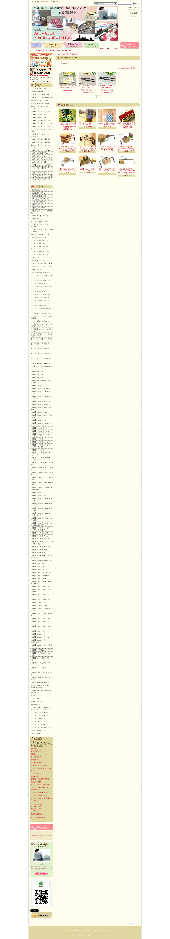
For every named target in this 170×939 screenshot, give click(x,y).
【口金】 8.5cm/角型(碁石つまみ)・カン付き (42, 381)
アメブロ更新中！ (36, 814)
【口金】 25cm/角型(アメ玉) (39, 553)
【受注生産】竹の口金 (38, 193)
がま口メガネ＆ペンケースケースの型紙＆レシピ (41, 325)
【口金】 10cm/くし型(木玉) (39, 578)
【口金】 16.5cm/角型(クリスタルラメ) (42, 468)
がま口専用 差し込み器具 (39, 712)
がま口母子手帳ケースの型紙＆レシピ (41, 301)
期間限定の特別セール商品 (39, 100)
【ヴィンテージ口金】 (38, 269)
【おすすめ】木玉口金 (38, 114)
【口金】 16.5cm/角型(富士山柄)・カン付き (41, 459)
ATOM (45, 915)
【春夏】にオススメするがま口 (40, 165)
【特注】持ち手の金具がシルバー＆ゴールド (41, 135)
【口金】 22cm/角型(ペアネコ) (40, 539)
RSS (40, 915)
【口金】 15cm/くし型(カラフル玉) (41, 618)
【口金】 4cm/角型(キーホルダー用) (42, 650)
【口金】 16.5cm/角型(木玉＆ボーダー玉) (42, 464)
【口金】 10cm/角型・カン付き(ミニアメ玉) (41, 392)
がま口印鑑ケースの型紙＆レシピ (41, 313)
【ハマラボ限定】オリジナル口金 (41, 266)
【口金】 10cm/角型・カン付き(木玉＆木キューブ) (41, 397)
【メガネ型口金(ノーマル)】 (40, 240)
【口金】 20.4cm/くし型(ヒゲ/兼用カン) (41, 646)
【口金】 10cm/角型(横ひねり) (40, 388)
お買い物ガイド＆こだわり (39, 765)
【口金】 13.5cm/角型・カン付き (41, 431)
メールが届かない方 (53, 50)
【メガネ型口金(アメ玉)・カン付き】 (41, 247)
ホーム (36, 45)
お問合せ (91, 45)
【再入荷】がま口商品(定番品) (40, 94)
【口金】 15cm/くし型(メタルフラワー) (41, 622)
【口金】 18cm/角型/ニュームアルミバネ (41, 678)
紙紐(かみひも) (35, 704)
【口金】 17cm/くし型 (37, 631)
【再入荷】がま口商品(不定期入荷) (42, 97)
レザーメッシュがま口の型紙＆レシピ (41, 367)
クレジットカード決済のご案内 (40, 785)
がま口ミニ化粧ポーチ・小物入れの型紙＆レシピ (41, 335)
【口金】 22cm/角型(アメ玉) (39, 536)
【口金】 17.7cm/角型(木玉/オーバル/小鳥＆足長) (41, 488)
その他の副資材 (36, 733)
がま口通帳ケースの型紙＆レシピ (41, 297)
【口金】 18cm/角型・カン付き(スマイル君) (41, 509)
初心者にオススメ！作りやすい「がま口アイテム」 (40, 107)
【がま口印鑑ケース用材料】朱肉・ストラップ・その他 (40, 708)
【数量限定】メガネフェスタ (40, 190)
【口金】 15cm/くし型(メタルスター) (41, 627)
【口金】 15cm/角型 (37, 439)
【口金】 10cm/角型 (37, 385)
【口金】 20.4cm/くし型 (38, 634)
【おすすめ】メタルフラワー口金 (41, 123)
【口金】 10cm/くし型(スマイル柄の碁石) (41, 590)
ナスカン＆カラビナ (37, 698)
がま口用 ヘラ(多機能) (38, 724)
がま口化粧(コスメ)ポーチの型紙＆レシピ (42, 330)
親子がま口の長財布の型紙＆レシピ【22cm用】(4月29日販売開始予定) (126, 124)
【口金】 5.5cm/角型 (37, 371)
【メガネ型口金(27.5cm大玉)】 (40, 254)
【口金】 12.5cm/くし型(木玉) (40, 605)
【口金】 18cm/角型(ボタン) (39, 495)
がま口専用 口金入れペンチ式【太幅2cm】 (87, 86)
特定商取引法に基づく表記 (81, 930)
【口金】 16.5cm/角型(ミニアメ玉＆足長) (42, 478)
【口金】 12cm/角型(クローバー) (41, 420)
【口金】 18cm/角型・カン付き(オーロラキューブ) (41, 514)
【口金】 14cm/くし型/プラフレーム (41, 669)
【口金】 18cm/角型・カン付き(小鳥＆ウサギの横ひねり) (41, 529)
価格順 (128, 68)
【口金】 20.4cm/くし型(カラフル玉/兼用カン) (41, 641)
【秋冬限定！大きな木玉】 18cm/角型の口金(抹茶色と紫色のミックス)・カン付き (126, 148)
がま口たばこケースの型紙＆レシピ (41, 345)
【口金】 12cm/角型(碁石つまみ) (41, 401)
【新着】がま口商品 (37, 91)
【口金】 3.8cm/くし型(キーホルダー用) (41, 654)
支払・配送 (67, 930)
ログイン (135, 16)
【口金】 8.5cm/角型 (37, 377)
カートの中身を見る (41, 827)
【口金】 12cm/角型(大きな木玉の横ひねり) (41, 416)
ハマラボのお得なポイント (39, 804)
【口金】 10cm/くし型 (37, 569)
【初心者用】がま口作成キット (40, 272)
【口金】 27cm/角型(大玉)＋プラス (41, 561)
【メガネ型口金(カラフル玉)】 (40, 251)
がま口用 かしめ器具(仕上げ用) (41, 715)
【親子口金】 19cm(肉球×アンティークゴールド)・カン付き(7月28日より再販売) (87, 148)
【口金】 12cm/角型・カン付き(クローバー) (41, 424)
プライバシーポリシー (98, 930)
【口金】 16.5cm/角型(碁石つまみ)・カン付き (40, 454)
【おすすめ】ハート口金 (38, 117)
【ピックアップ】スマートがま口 (41, 176)
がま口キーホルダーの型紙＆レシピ (41, 355)
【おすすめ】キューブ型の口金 (40, 142)
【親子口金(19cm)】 (37, 205)
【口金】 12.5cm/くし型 (38, 602)
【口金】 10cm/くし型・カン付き (41, 572)
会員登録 (135, 13)
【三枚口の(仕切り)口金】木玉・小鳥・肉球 (42, 226)
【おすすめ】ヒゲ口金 (38, 156)
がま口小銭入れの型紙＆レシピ (40, 321)
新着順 (133, 68)
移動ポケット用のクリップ (39, 730)
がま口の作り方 (36, 773)
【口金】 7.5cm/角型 (37, 374)
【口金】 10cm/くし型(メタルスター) (41, 595)
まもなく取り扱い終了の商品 (40, 103)
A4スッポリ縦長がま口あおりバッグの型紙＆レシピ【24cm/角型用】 (107, 124)
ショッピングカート (130, 45)
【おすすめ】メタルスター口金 (40, 120)
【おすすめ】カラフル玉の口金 (40, 139)
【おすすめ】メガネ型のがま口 (40, 150)
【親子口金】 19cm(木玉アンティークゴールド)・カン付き (67, 170)
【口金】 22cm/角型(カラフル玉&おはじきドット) (42, 543)
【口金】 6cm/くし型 (37, 564)
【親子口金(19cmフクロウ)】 (40, 208)
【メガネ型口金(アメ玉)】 (39, 243)
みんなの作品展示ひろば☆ (39, 75)
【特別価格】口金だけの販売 (40, 682)
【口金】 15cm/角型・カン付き (40, 442)
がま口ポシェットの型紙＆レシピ (41, 280)
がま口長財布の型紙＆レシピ (40, 305)
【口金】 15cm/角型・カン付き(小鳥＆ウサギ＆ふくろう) (41, 446)
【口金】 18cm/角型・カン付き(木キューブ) (41, 504)
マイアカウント (133, 9)
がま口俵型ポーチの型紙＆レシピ (41, 294)
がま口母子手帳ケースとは (39, 795)
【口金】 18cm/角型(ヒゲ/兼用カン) (42, 533)
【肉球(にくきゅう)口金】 (39, 238)
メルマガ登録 (67, 50)
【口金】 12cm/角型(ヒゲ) (39, 412)
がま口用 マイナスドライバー (40, 721)
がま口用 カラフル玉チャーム (40, 727)
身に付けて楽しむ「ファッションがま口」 (41, 146)
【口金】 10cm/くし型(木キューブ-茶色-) (87, 170)
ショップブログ (73, 45)
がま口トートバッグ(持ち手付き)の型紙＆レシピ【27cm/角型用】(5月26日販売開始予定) (67, 125)
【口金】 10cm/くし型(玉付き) (40, 575)
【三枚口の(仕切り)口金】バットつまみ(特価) (42, 230)
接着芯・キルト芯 (36, 701)
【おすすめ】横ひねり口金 (39, 153)
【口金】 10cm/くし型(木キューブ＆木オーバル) (41, 582)
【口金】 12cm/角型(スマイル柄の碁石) (41, 408)
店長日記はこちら (42, 873)
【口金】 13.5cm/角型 (37, 428)
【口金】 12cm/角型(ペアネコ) (40, 404)
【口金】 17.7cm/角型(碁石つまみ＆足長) (42, 483)
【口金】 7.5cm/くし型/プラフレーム (41, 664)
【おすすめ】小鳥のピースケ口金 (41, 159)
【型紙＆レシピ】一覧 (38, 173)
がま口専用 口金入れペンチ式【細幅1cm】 (107, 86)
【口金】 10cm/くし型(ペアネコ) (41, 586)
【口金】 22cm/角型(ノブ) (39, 550)
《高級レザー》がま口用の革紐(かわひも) (41, 691)
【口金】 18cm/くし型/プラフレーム (41, 673)
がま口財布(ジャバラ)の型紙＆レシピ (42, 309)
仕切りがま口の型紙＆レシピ (40, 235)
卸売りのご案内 (36, 782)
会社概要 (34, 748)
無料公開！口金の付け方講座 (40, 779)
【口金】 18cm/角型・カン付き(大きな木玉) (41, 519)
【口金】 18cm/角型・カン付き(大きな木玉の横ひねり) (41, 524)
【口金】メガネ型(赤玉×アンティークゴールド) (107, 147)
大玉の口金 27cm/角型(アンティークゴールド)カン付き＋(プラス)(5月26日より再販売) (126, 171)
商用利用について (36, 808)
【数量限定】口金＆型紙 (38, 196)
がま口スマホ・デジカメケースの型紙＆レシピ (41, 317)
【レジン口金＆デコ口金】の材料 (41, 263)
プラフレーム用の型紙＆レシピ (40, 363)
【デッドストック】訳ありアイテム (41, 169)
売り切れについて (36, 806)
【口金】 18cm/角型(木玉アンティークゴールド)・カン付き (107, 170)
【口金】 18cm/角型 (37, 492)
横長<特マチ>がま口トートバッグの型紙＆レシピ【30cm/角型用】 (87, 124)
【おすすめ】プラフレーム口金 (40, 111)
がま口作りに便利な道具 (38, 88)
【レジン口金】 (36, 257)
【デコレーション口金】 (38, 260)
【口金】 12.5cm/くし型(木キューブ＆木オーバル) (42, 609)
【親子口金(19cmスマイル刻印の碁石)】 (42, 212)
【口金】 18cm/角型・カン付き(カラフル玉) (41, 499)
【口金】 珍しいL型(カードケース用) (41, 659)
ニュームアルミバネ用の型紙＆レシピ (41, 359)
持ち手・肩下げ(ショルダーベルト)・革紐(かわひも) (41, 686)
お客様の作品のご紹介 (38, 817)
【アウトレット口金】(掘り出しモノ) (41, 276)
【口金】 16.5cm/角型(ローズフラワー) (42, 473)
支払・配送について (52, 45)
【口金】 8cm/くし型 (37, 566)
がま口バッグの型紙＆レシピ (40, 291)
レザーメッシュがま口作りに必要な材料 (41, 130)
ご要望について (36, 810)
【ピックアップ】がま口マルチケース (41, 180)
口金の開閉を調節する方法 (39, 792)
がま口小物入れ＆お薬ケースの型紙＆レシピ (41, 340)
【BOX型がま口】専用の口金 (40, 199)
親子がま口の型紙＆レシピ (39, 222)
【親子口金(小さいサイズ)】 (40, 216)
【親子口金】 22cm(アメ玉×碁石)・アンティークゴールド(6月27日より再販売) (67, 148)
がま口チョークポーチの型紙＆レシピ (41, 287)
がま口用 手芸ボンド (38, 718)
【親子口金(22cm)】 (37, 219)
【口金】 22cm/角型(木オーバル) (41, 547)
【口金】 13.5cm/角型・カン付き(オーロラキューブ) (42, 435)
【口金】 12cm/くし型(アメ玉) (40, 599)
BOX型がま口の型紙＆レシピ (40, 202)
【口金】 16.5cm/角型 (37, 450)
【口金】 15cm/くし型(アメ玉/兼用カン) (41, 614)
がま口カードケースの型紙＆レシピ (41, 350)
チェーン (34, 695)
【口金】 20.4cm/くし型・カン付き (41, 637)
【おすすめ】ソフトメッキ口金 (40, 126)
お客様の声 (40, 50)
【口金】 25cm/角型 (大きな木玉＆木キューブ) (41, 557)
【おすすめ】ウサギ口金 (38, 162)
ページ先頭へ (132, 923)
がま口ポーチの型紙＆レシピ (40, 283)
